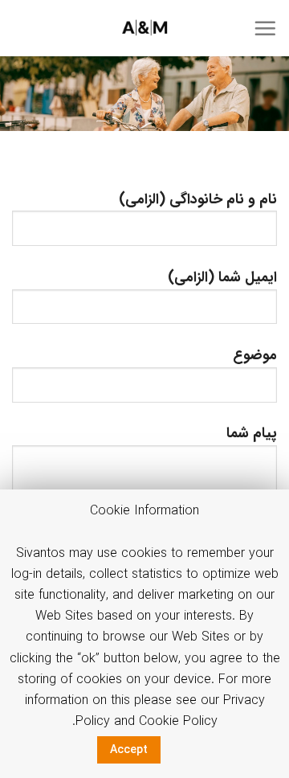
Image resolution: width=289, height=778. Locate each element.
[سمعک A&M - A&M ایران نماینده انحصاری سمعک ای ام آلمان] (144, 28)
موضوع (255, 355)
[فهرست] (265, 28)
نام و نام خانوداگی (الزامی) (198, 199)
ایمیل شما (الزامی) (222, 277)
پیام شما (251, 433)
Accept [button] (129, 750)
